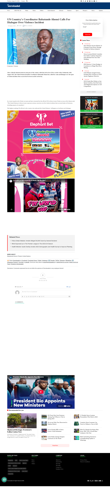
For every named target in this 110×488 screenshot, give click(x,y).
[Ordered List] (31, 296)
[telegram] (89, 1)
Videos (34, 10)
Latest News (86, 40)
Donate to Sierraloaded (17, 264)
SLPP (9, 465)
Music (26, 10)
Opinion (101, 10)
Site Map (58, 463)
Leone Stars (24, 471)
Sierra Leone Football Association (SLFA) (17, 468)
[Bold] (22, 296)
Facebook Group (32, 260)
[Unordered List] (33, 296)
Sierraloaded (16, 260)
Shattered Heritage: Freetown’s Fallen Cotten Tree (19, 431)
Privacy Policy (83, 460)
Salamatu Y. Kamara (13, 66)
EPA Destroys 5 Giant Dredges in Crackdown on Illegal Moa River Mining (93, 66)
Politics (41, 10)
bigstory (24, 463)
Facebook (24, 260)
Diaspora (85, 10)
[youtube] (94, 1)
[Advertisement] (75, 5)
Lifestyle (61, 10)
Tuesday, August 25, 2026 (13, 1)
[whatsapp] (96, 1)
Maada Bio (10, 460)
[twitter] (87, 1)
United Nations (27, 256)
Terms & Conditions (85, 461)
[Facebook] (81, 1)
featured (15, 465)
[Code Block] (37, 296)
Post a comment (28, 25)
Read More (55, 445)
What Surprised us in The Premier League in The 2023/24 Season (32, 244)
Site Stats (58, 465)
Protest (20, 256)
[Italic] (25, 296)
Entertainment (51, 10)
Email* (85, 27)
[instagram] (83, 1)
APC (16, 460)
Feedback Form (59, 469)
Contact (23, 1)
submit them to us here (63, 262)
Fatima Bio (10, 473)
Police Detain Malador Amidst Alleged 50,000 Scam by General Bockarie (34, 241)
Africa (93, 10)
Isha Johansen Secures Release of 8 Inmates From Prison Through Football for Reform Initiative (93, 47)
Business (69, 10)
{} (41, 296)
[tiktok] (85, 1)
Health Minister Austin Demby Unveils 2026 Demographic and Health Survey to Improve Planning (42, 247)
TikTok (57, 260)
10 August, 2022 (12, 25)
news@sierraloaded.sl (49, 262)
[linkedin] (92, 1)
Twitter (39, 260)
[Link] (39, 296)
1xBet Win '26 (17, 10)
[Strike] (29, 296)
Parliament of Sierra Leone (14, 471)
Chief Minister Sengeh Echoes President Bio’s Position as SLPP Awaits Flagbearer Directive (93, 74)
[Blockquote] (35, 296)
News (8, 10)
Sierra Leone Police (24, 460)
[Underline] (27, 296)
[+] (43, 296)
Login (69, 286)
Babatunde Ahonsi (12, 256)
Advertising (59, 461)
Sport (77, 10)
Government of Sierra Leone (14, 463)
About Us (58, 460)
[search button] (27, 1)
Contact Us (58, 467)
